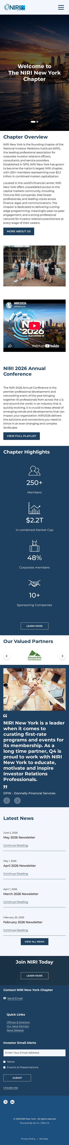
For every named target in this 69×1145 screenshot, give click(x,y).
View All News (34, 941)
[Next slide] (62, 656)
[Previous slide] (6, 800)
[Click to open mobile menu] (61, 7)
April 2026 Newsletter (19, 866)
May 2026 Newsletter (19, 837)
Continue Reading (15, 845)
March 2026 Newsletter (20, 894)
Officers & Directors (23, 1022)
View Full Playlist (21, 436)
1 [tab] (32, 122)
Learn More (34, 626)
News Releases (20, 1030)
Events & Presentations (22, 1067)
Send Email (15, 998)
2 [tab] (37, 122)
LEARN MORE (34, 975)
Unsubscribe (10, 1087)
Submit (17, 1077)
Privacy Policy (28, 1139)
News (11, 1061)
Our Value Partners (22, 1026)
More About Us (19, 231)
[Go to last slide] (6, 656)
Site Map (43, 1139)
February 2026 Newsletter (22, 922)
